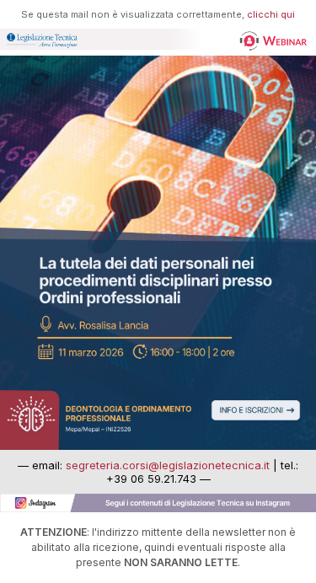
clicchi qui (271, 14)
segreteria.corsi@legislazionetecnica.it (168, 465)
